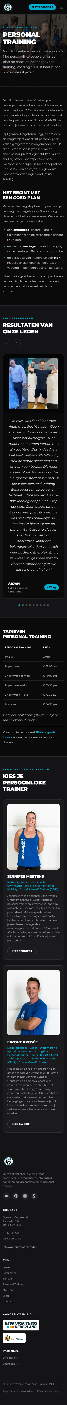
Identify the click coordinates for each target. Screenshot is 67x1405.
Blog (6, 1295)
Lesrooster (9, 1272)
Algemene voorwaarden (18, 1391)
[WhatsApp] (34, 1196)
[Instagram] (25, 1196)
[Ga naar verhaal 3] (26, 605)
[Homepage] (8, 7)
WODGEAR (10, 1358)
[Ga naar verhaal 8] (44, 605)
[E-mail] (6, 1196)
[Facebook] (15, 1196)
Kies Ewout (21, 1124)
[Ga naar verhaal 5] (33, 605)
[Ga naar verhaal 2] (23, 605)
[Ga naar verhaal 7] (41, 605)
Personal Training (14, 1284)
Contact (8, 1301)
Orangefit (9, 1363)
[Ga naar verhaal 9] (48, 605)
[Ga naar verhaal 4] (30, 605)
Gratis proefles (42, 7)
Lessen (7, 1267)
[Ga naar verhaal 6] (37, 605)
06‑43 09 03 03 (12, 1238)
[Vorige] (7, 343)
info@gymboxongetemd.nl (20, 1247)
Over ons (8, 1290)
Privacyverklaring (48, 1391)
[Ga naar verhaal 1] (19, 605)
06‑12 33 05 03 (11, 1233)
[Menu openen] (61, 7)
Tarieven (8, 1278)
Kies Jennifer (22, 951)
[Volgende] (17, 343)
